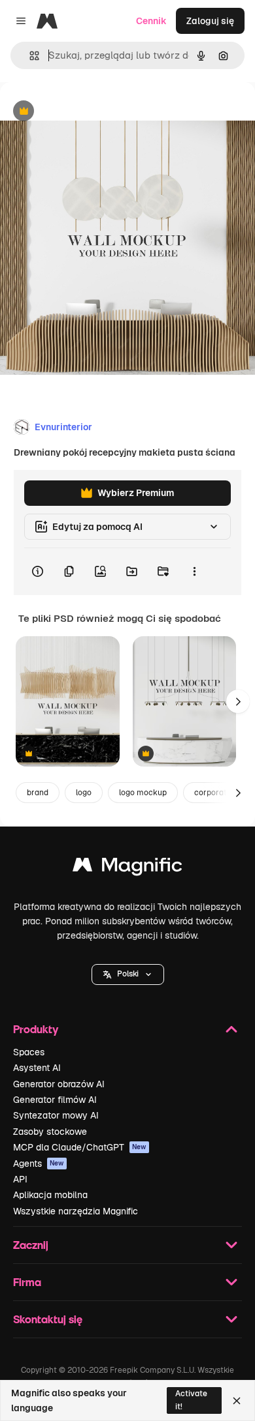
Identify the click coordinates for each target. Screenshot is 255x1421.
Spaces (28, 1052)
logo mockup (143, 792)
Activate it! (191, 1399)
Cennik (151, 21)
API (20, 1179)
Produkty (35, 1029)
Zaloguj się (210, 21)
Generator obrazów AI (59, 1084)
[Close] (237, 1401)
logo (84, 792)
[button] (128, 974)
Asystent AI (37, 1068)
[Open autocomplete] (29, 56)
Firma (27, 1282)
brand (37, 792)
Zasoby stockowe (50, 1131)
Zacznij (30, 1245)
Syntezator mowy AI (56, 1115)
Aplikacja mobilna (50, 1195)
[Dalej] (238, 701)
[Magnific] (127, 868)
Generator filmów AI (55, 1100)
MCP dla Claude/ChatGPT (79, 1147)
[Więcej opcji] (194, 572)
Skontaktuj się (47, 1319)
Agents (38, 1163)
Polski (128, 974)
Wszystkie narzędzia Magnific (75, 1211)
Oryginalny (90, 112)
